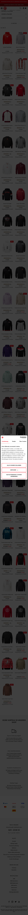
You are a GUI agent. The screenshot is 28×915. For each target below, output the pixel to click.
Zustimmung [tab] (5, 441)
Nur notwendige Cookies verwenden (14, 475)
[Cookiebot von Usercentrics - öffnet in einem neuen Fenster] (20, 437)
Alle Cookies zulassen (14, 465)
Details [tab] (14, 441)
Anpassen (13, 470)
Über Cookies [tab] (22, 441)
